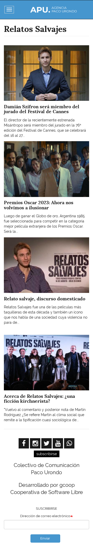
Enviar (45, 538)
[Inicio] (53, 10)
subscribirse (46, 454)
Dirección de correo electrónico (45, 516)
